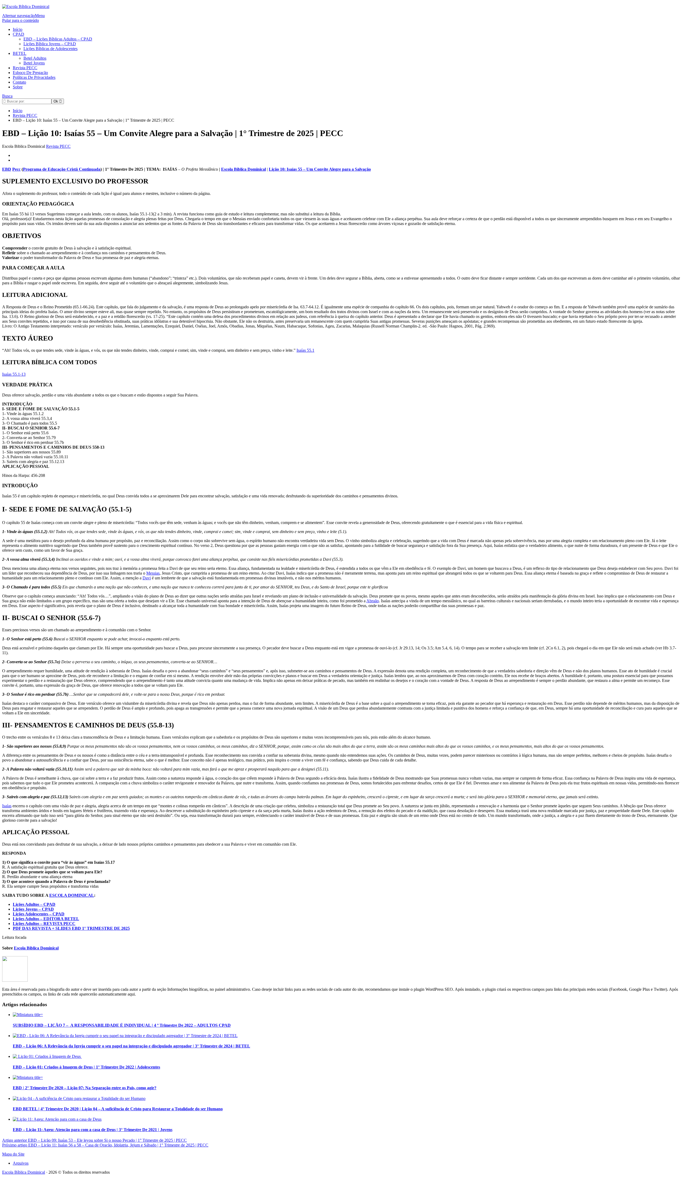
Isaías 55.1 (305, 350)
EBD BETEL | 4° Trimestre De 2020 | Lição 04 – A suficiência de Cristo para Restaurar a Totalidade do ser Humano (118, 1109)
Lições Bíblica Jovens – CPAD (49, 44)
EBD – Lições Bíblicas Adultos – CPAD (57, 39)
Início (17, 29)
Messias (153, 573)
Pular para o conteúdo (20, 20)
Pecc (16, 169)
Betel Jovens (34, 63)
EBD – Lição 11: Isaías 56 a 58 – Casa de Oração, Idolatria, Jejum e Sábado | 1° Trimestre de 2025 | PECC (105, 1145)
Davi (147, 578)
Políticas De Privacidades (34, 77)
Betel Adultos (34, 58)
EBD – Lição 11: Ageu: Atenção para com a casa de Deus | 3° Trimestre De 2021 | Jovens (92, 1129)
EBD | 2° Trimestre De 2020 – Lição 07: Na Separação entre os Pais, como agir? (84, 1088)
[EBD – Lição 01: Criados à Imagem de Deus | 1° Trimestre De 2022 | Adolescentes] (47, 1056)
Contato (19, 82)
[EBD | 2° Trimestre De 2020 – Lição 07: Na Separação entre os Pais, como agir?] (28, 1077)
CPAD (18, 34)
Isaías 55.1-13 (14, 374)
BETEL (19, 53)
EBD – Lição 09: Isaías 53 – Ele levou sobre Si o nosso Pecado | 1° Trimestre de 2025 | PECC (94, 1140)
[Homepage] (25, 6)
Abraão (372, 601)
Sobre (18, 87)
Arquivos (21, 1163)
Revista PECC (25, 68)
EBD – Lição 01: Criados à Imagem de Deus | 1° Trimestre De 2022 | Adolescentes (86, 1067)
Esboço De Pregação (30, 72)
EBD (6, 169)
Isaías (6, 806)
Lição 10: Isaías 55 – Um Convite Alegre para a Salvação (320, 169)
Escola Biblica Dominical (243, 169)
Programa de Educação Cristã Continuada (61, 169)
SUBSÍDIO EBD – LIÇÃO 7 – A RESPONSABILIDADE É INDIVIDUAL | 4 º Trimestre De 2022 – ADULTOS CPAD (122, 1025)
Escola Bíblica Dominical (23, 1172)
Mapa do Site (13, 1154)
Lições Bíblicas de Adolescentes (50, 48)
